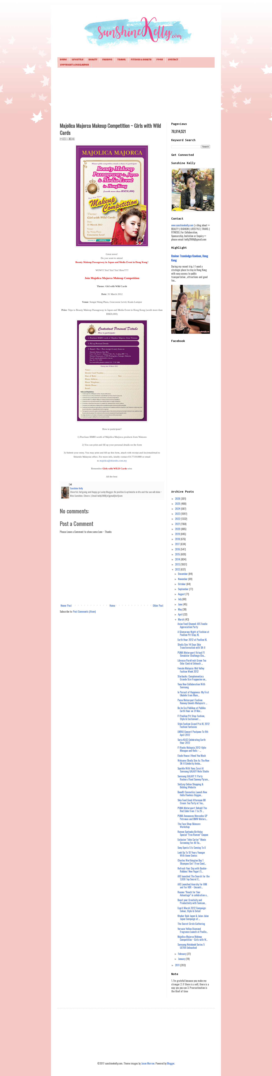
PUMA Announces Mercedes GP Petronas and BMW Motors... (192, 817)
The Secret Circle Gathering (191, 924)
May (180, 609)
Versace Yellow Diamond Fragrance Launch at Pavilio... (193, 930)
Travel (121, 60)
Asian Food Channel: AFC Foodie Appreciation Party (192, 625)
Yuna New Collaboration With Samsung (191, 685)
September (183, 589)
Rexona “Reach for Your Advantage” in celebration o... (193, 893)
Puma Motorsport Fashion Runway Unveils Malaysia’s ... (192, 701)
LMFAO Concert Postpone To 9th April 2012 (193, 733)
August (181, 594)
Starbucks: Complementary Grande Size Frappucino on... (192, 677)
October (182, 584)
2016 (178, 549)
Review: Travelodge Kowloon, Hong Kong (189, 258)
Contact (173, 60)
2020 (178, 529)
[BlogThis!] (64, 138)
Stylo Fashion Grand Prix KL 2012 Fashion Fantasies (194, 725)
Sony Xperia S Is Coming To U (192, 848)
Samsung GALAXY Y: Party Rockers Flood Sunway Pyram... (193, 777)
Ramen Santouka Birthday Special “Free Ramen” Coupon (193, 833)
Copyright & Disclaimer (74, 65)
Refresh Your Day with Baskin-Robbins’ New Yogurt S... (192, 869)
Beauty (92, 60)
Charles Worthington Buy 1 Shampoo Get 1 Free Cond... (192, 861)
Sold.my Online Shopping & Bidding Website (190, 785)
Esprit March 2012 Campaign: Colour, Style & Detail (192, 909)
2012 (178, 569)
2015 (178, 554)
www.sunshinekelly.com (182, 225)
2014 (178, 559)
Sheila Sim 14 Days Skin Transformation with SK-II (191, 646)
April (180, 614)
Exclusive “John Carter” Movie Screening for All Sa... (192, 841)
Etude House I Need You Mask (192, 755)
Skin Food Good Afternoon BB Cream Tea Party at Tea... (192, 801)
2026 (178, 498)
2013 (178, 564)
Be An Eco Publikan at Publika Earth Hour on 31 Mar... (192, 709)
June (180, 604)
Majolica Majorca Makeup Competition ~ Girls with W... (192, 938)
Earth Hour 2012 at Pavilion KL (192, 640)
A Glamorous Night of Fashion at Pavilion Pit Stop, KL (193, 633)
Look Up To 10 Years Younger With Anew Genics (191, 854)
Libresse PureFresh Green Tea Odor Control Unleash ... (192, 662)
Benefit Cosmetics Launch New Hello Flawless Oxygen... (192, 793)
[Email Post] (70, 484)
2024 (178, 509)
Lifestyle (77, 60)
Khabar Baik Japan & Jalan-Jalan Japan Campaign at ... (193, 917)
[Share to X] (67, 138)
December (183, 574)
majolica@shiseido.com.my (113, 460)
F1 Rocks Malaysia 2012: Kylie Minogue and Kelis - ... (192, 749)
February (182, 954)
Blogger (170, 1063)
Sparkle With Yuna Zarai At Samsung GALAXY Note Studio (193, 769)
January (182, 959)
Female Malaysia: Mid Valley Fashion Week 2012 (191, 669)
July (180, 599)
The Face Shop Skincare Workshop (189, 825)
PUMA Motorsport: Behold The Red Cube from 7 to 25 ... (192, 809)
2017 (177, 544)
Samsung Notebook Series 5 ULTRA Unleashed (191, 946)
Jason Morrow (147, 1063)
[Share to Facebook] (70, 138)
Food (159, 60)
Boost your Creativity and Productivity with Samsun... (192, 901)
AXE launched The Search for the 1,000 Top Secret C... (194, 877)
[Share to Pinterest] (73, 138)
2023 (178, 514)
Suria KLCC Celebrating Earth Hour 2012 (192, 741)
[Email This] (61, 138)
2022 (178, 519)
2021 (178, 524)
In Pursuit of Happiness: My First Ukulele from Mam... (193, 693)
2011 (177, 965)
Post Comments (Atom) (84, 611)
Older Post (158, 605)
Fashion (107, 60)
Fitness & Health (141, 60)
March (181, 619)
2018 (178, 539)
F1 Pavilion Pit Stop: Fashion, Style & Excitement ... (191, 717)
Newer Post (66, 605)
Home (63, 60)
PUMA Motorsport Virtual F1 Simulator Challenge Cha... (191, 654)
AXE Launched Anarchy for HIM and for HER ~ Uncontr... (192, 885)
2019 (178, 534)
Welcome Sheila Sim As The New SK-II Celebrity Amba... (193, 762)
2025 (178, 504)
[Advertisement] (136, 95)
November (183, 579)
